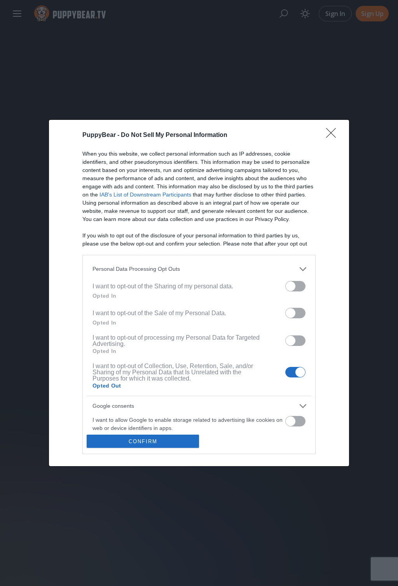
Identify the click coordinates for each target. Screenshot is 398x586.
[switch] (295, 286)
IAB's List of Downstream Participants (145, 194)
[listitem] (199, 269)
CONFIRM (143, 441)
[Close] (333, 135)
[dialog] (199, 293)
